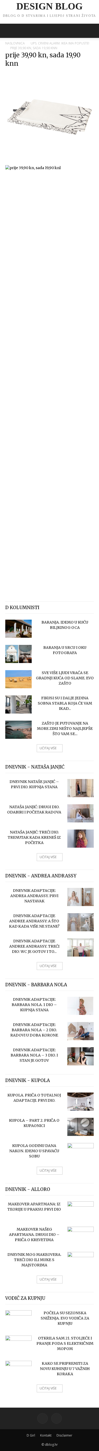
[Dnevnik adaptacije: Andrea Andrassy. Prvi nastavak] (80, 897)
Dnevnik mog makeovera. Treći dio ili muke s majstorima (34, 1259)
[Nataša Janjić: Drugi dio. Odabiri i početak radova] (80, 813)
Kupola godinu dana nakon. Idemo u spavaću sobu (34, 1151)
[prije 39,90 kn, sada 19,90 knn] (49, 159)
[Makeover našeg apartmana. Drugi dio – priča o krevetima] (80, 1236)
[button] (9, 31)
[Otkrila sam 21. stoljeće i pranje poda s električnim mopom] (18, 1345)
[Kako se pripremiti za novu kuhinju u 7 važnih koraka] (18, 1370)
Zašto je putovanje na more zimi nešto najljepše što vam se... (65, 728)
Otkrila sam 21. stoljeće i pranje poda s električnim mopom (64, 1343)
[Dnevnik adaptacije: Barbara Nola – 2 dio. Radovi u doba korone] (80, 1031)
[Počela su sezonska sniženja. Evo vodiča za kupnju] (18, 1319)
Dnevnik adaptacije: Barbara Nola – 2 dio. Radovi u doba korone (34, 1030)
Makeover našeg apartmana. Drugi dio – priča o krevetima (34, 1234)
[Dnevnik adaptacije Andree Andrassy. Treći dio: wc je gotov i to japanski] (80, 947)
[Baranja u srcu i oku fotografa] (18, 654)
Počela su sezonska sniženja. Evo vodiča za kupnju (65, 1318)
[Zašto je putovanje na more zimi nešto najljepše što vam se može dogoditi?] (18, 730)
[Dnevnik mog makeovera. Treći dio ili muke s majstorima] (80, 1261)
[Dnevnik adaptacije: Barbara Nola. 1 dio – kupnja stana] (80, 1006)
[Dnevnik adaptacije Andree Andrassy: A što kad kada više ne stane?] (80, 922)
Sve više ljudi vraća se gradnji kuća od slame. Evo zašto (65, 678)
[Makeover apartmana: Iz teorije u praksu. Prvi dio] (80, 1210)
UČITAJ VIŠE (48, 748)
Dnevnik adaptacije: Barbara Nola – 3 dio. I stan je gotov (34, 1055)
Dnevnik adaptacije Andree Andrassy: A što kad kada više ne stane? (34, 921)
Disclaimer (64, 1435)
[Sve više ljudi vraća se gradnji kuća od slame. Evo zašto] (18, 679)
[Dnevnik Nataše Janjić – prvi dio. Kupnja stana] (80, 788)
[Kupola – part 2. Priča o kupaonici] (80, 1127)
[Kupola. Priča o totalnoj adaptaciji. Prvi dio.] (80, 1102)
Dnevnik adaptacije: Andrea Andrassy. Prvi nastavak (34, 895)
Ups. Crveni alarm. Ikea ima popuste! (60, 43)
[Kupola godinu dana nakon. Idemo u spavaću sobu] (80, 1152)
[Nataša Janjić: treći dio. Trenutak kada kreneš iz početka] (80, 839)
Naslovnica (15, 43)
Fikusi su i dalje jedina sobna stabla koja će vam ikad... (65, 703)
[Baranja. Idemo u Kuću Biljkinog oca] (18, 629)
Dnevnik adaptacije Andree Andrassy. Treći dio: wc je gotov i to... (34, 946)
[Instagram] (56, 1418)
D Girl (31, 1435)
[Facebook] (42, 1418)
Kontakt (45, 1435)
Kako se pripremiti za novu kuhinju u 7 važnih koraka (65, 1368)
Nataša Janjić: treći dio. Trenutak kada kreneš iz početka (34, 837)
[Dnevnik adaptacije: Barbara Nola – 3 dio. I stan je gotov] (80, 1056)
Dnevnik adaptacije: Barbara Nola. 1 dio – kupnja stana (34, 1004)
